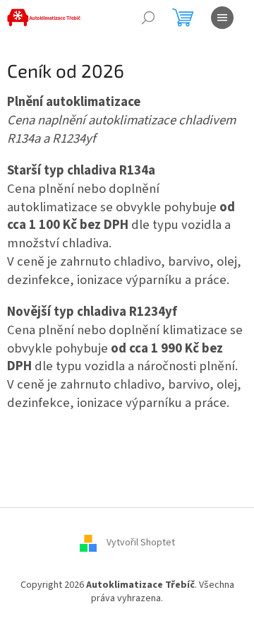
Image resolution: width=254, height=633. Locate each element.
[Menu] (222, 18)
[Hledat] (148, 18)
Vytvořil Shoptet (141, 543)
